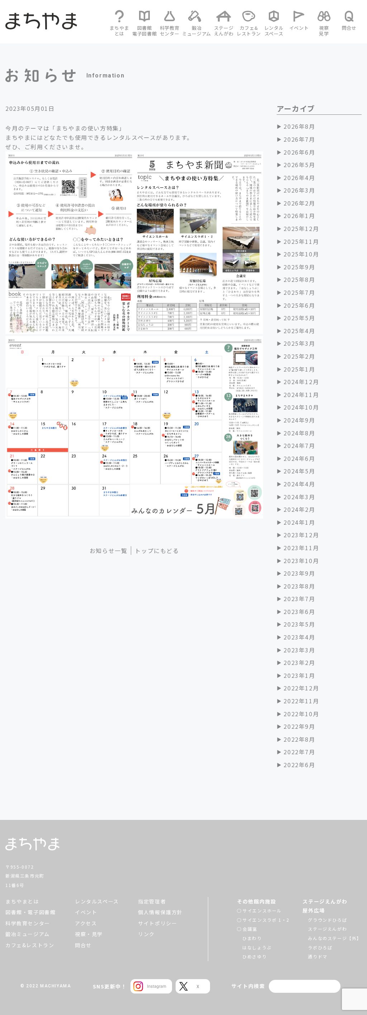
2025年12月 (301, 228)
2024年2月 (299, 509)
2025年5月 (299, 317)
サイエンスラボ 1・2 (266, 920)
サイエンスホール (262, 910)
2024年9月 (299, 420)
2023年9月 (299, 573)
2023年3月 (299, 650)
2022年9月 (299, 726)
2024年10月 (301, 407)
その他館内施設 (256, 901)
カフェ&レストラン (29, 945)
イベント (86, 912)
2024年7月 (299, 445)
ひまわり (252, 938)
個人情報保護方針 (160, 912)
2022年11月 (301, 701)
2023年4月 (299, 637)
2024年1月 (299, 522)
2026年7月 (299, 139)
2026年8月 (299, 126)
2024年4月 (299, 484)
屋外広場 (313, 910)
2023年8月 (299, 586)
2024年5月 (299, 471)
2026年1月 (299, 215)
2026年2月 (299, 203)
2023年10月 (301, 560)
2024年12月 (301, 381)
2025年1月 (299, 369)
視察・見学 (89, 934)
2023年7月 (299, 598)
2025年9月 (299, 267)
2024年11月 (301, 394)
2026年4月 (299, 177)
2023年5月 (299, 624)
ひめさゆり (254, 956)
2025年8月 (299, 279)
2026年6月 (299, 152)
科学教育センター (27, 923)
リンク (146, 934)
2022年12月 (301, 688)
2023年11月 (301, 547)
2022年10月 (301, 713)
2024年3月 (299, 496)
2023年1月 (299, 675)
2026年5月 (299, 164)
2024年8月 (299, 433)
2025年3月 (299, 343)
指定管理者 (152, 901)
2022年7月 (299, 751)
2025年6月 (299, 305)
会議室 (250, 929)
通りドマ (317, 956)
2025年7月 (299, 292)
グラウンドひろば (327, 920)
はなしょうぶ (257, 947)
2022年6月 (299, 764)
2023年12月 (301, 534)
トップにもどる (157, 550)
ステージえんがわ (324, 901)
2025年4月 (299, 330)
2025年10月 (301, 254)
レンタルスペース (97, 901)
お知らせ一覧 (109, 550)
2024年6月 (299, 458)
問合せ (83, 945)
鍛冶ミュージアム (27, 934)
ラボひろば (320, 947)
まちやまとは (22, 901)
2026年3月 (299, 190)
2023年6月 (299, 611)
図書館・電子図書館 (30, 912)
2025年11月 (301, 241)
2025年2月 (299, 356)
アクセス (86, 923)
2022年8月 (299, 739)
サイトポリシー (157, 923)
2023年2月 (299, 662)
